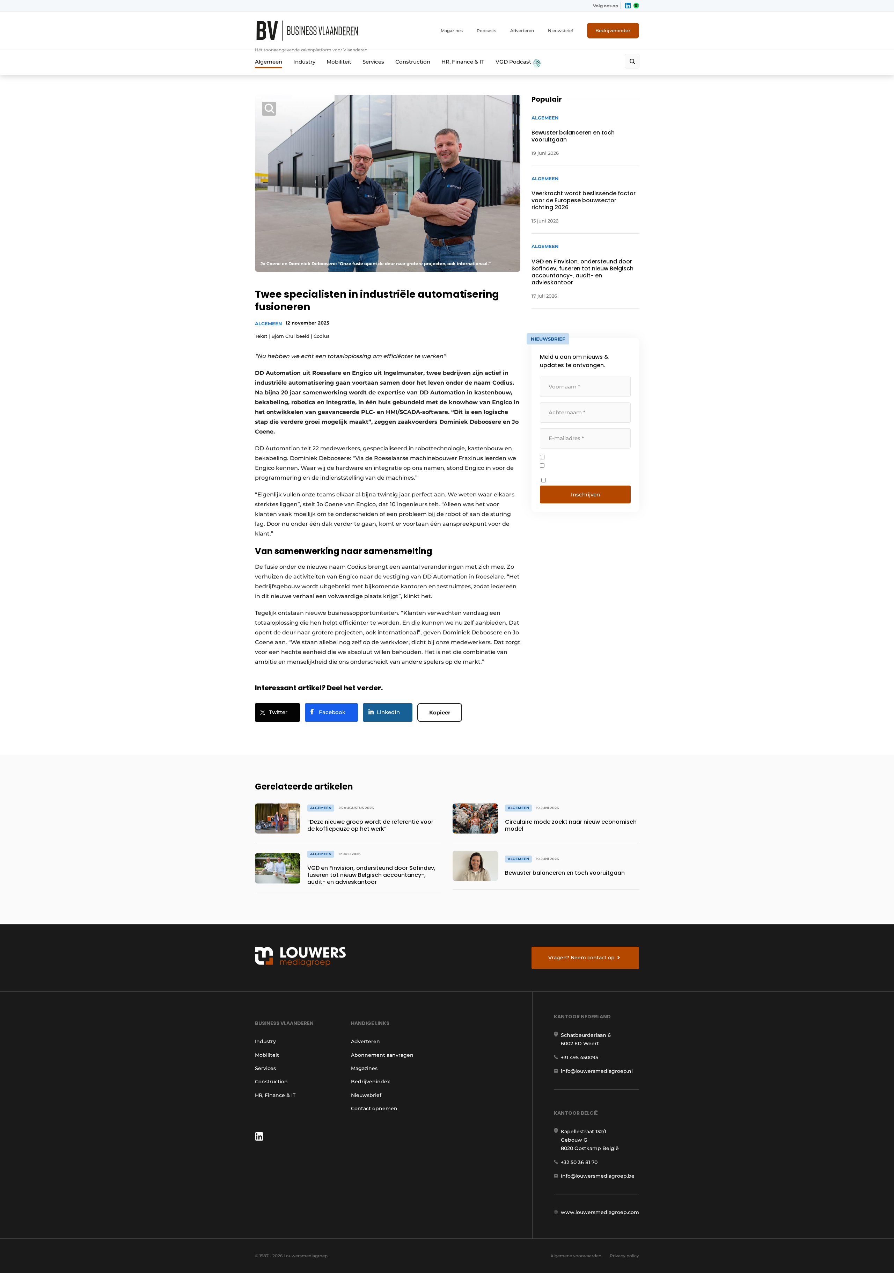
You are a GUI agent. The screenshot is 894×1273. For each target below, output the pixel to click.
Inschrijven (585, 494)
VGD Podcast (514, 61)
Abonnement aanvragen (382, 1055)
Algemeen (268, 61)
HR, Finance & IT (462, 61)
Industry (304, 61)
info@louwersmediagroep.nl (597, 1071)
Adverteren (522, 30)
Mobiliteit (339, 61)
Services (373, 61)
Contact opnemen (374, 1108)
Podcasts (486, 30)
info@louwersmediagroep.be (598, 1176)
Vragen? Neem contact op (581, 957)
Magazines (452, 30)
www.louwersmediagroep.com (600, 1212)
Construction (412, 61)
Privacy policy (624, 1255)
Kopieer (439, 712)
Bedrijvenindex (613, 30)
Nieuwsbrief (560, 30)
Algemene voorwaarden (575, 1255)
